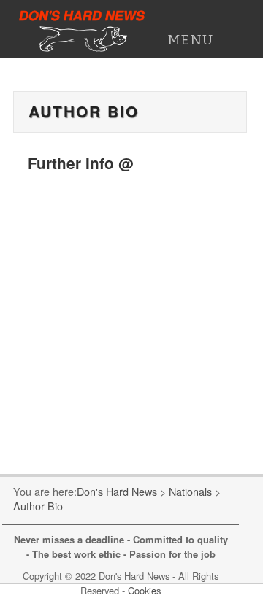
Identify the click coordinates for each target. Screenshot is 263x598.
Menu (190, 39)
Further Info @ (80, 163)
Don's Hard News (82, 15)
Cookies (144, 590)
